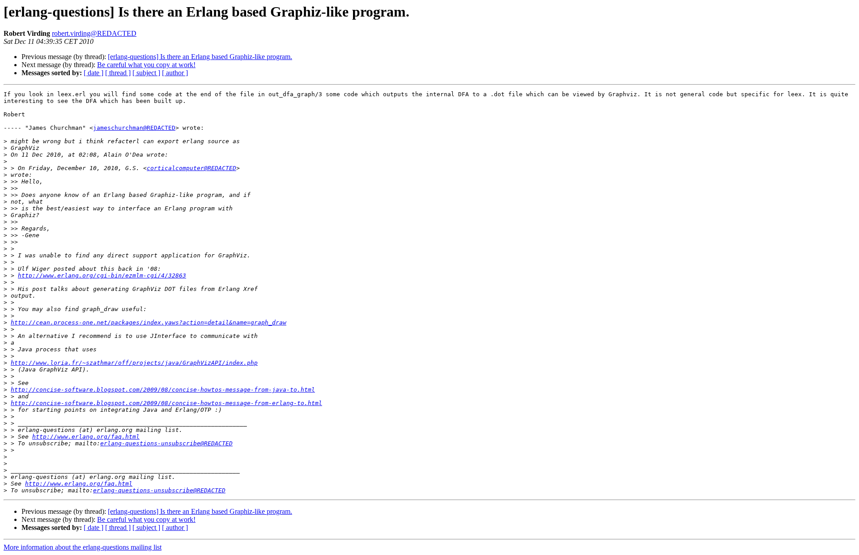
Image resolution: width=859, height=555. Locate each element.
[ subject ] (146, 73)
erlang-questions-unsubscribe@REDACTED (166, 443)
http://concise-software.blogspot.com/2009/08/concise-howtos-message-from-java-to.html (163, 389)
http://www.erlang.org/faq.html (86, 436)
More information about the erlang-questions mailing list (83, 547)
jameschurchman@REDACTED (134, 127)
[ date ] (93, 73)
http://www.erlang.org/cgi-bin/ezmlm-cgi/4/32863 (102, 275)
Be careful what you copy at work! (146, 64)
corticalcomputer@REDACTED (191, 168)
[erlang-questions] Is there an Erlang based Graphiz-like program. (200, 56)
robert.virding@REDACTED (94, 33)
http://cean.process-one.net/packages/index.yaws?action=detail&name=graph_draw (148, 322)
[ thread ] (118, 73)
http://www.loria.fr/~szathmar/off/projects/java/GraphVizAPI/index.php (134, 362)
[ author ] (175, 73)
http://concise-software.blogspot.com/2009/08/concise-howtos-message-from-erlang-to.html (166, 403)
